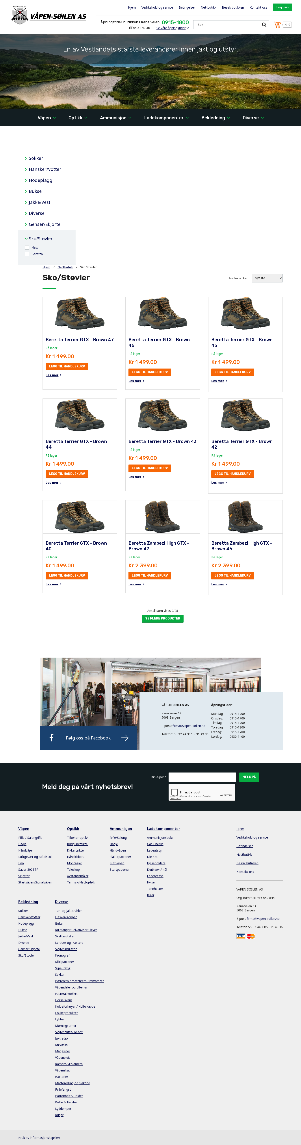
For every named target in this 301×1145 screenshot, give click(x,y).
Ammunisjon (113, 117)
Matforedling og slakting (72, 1083)
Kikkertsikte (75, 850)
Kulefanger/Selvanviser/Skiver (76, 930)
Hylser (151, 882)
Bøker (59, 923)
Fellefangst (63, 1089)
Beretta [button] (37, 254)
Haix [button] (35, 247)
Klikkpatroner (64, 962)
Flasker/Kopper (66, 917)
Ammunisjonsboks (160, 837)
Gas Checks (155, 844)
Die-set (152, 857)
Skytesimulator (66, 949)
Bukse (35, 191)
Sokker (36, 158)
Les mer (52, 375)
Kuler (150, 895)
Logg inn (282, 7)
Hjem (132, 7)
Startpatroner (120, 869)
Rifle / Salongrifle (30, 837)
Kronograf (62, 955)
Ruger (59, 1115)
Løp (21, 863)
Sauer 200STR (28, 869)
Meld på (249, 777)
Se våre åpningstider (171, 28)
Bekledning (213, 117)
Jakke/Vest (39, 202)
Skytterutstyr (64, 936)
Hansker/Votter (45, 169)
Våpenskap (63, 1070)
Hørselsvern (63, 1000)
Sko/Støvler (41, 238)
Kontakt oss (258, 7)
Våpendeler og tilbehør (71, 987)
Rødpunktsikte (77, 844)
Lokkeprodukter (66, 1013)
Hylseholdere (156, 863)
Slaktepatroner (120, 857)
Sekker (60, 974)
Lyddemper (63, 1108)
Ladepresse (155, 876)
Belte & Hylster (66, 1102)
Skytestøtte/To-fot (69, 1032)
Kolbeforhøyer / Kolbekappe (75, 1006)
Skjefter (24, 876)
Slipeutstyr (62, 968)
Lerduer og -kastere (69, 942)
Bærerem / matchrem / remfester (79, 981)
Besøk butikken (233, 7)
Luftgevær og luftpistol (35, 857)
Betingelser (187, 7)
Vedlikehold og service (157, 7)
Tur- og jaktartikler (68, 911)
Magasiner (62, 1051)
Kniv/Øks (61, 1045)
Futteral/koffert (66, 994)
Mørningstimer (65, 1025)
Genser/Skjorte (44, 224)
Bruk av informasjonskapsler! (39, 1138)
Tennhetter (155, 889)
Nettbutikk (208, 7)
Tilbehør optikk (77, 837)
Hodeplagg (40, 180)
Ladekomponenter (164, 117)
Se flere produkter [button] (162, 618)
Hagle (22, 844)
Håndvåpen (26, 850)
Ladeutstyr (155, 850)
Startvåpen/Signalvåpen (35, 882)
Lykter (59, 1019)
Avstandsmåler (77, 876)
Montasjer (74, 863)
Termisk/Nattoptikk (81, 882)
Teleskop (73, 869)
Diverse (251, 117)
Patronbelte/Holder (69, 1096)
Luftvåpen (117, 863)
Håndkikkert (75, 857)
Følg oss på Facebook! (89, 738)
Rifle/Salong (118, 837)
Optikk (75, 117)
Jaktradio (61, 1038)
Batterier (61, 1077)
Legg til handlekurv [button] (67, 366)
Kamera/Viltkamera (69, 1064)
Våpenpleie (63, 1057)
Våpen (44, 117)
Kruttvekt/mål (157, 869)
